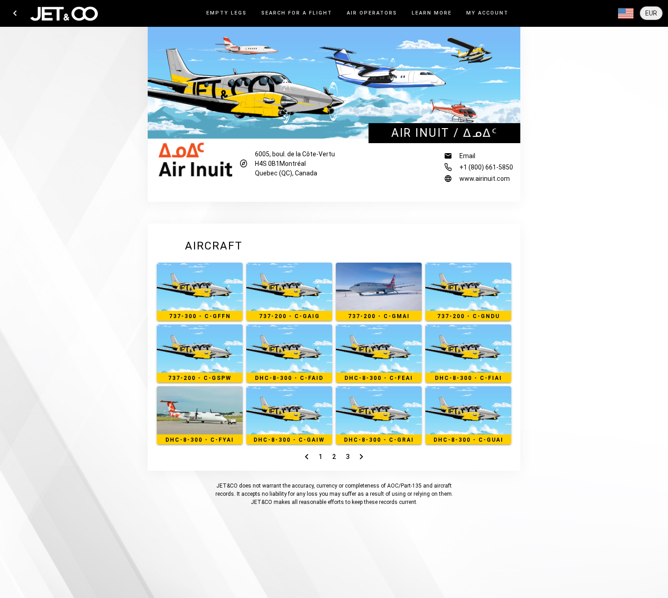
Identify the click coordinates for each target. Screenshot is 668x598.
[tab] (226, 13)
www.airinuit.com (484, 178)
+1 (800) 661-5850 (486, 167)
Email (467, 155)
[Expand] (625, 13)
